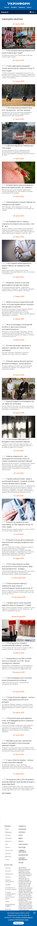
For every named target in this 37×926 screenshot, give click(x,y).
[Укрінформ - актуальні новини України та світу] (18, 3)
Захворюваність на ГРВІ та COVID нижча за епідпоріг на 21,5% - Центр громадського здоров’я (16, 660)
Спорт (7, 859)
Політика (8, 835)
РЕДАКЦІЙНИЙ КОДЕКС (10, 905)
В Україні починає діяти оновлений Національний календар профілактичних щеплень (17, 542)
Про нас (7, 868)
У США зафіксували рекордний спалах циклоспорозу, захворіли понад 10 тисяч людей (18, 68)
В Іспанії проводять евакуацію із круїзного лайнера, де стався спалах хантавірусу (16, 347)
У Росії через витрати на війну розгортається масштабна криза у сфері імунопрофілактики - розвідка (17, 566)
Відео (21, 838)
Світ (6, 844)
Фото (21, 835)
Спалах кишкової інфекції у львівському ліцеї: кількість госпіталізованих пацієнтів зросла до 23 (17, 585)
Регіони (7, 847)
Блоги (21, 841)
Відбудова (8, 832)
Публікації (22, 829)
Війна (7, 829)
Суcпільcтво (9, 850)
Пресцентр (21, 7)
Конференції (23, 855)
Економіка (8, 838)
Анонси (29, 7)
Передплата (9, 874)
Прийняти (18, 923)
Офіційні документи (23, 858)
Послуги (6, 7)
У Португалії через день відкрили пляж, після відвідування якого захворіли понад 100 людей (17, 720)
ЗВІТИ (7, 901)
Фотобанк (14, 7)
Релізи (21, 862)
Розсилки (8, 909)
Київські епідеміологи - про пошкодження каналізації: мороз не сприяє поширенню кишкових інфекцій (17, 458)
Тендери (8, 884)
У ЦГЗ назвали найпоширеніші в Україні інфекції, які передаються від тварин (16, 265)
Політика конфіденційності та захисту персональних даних (10, 895)
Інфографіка (23, 844)
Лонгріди (22, 847)
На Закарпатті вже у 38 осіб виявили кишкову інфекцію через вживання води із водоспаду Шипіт (18, 781)
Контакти (8, 871)
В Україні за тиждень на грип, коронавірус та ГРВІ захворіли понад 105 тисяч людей (17, 524)
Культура (8, 853)
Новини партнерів (22, 851)
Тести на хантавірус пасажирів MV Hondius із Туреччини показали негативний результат (17, 326)
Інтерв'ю (22, 832)
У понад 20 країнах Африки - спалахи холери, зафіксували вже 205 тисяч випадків (18, 699)
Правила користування (9, 880)
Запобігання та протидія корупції (10, 888)
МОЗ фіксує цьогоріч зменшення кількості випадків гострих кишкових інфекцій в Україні (16, 743)
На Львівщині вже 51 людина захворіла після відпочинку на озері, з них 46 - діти (18, 223)
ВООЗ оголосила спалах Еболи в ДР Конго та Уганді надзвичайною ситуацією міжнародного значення (18, 304)
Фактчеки (8, 841)
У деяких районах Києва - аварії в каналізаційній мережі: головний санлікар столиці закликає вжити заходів (18, 481)
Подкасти (22, 826)
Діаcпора (8, 856)
